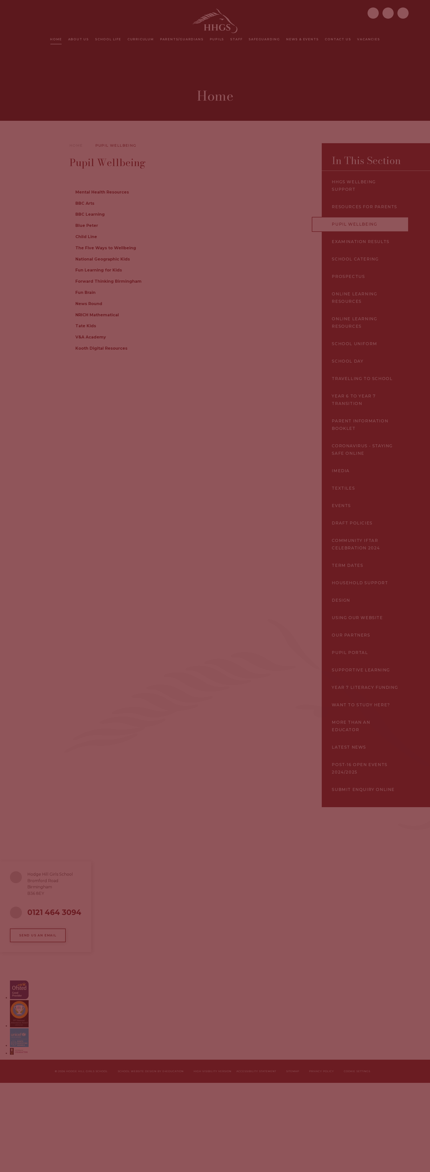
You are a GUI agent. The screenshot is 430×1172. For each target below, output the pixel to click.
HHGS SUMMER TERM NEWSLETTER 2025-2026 (268, 640)
